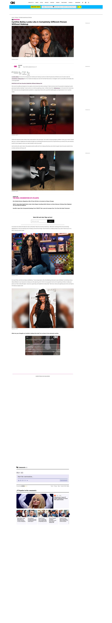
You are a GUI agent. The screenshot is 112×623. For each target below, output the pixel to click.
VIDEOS (57, 2)
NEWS (37, 2)
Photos (16, 17)
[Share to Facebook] (16, 72)
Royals (46, 2)
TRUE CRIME (64, 2)
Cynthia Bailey (15, 76)
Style (41, 2)
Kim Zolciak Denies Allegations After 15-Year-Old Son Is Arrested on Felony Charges (33, 201)
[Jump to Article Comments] (12, 72)
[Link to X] (88, 2)
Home (13, 17)
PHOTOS (52, 2)
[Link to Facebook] (82, 2)
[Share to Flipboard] (24, 72)
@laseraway (57, 88)
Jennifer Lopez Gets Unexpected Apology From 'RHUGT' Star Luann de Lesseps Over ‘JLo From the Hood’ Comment (41, 208)
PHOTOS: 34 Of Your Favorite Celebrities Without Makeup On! (27, 83)
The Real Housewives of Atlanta (25, 17)
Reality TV (31, 2)
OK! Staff (20, 65)
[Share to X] (20, 72)
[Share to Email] (28, 72)
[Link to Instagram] (85, 2)
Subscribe (77, 2)
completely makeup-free (18, 78)
